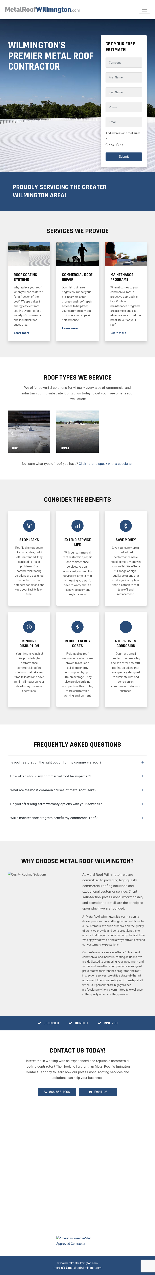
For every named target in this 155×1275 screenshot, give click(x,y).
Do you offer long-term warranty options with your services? (56, 804)
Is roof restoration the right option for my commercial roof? (55, 762)
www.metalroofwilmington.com (77, 1263)
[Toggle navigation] (144, 10)
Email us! (100, 1092)
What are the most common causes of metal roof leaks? (53, 790)
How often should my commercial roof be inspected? (50, 776)
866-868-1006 (59, 1092)
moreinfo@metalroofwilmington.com (78, 1267)
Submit (124, 156)
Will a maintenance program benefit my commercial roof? (53, 818)
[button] (22, 333)
